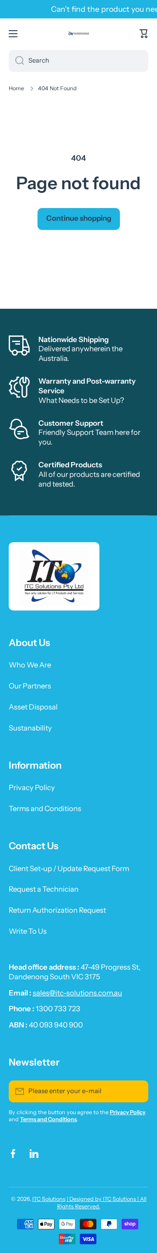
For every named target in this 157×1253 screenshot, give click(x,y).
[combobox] (78, 61)
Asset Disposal (33, 706)
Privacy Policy (32, 787)
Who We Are (30, 664)
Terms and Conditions (45, 808)
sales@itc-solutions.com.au (77, 992)
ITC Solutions (48, 1199)
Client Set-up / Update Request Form (69, 868)
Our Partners (30, 685)
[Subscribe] (137, 1091)
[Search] (16, 61)
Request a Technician (43, 889)
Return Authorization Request (57, 910)
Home (16, 88)
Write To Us (28, 931)
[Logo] (78, 33)
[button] (144, 33)
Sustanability (30, 728)
